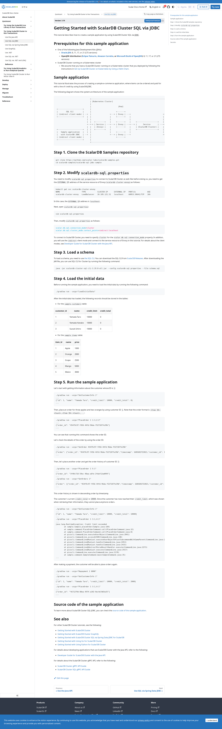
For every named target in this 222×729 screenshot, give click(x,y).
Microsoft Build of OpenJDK (129, 56)
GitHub (116, 707)
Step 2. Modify (184, 25)
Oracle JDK (66, 52)
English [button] (155, 7)
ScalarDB (40, 707)
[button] (19, 64)
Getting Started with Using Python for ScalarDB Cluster (82, 644)
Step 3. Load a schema (178, 29)
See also (173, 42)
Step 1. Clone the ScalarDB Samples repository (186, 22)
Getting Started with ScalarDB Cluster (74, 630)
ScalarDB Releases (135, 258)
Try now (215, 7)
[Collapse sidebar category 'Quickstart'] (31, 21)
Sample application (176, 19)
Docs (153, 711)
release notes (150, 1)
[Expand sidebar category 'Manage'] (31, 88)
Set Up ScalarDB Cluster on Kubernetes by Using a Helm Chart (101, 69)
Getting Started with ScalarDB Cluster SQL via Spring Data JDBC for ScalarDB (91, 637)
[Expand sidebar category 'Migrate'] (31, 93)
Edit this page (63, 678)
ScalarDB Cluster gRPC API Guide (72, 666)
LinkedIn (116, 711)
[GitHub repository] (168, 7)
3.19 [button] (23, 7)
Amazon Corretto (105, 56)
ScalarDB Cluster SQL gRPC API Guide (74, 669)
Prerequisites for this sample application (184, 15)
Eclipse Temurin (89, 56)
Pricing (154, 707)
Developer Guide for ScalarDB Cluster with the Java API (88, 243)
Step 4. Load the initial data (179, 32)
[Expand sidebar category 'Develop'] (31, 80)
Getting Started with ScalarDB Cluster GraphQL (78, 634)
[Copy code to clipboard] (162, 99)
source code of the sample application (129, 610)
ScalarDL (40, 711)
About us (79, 707)
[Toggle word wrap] (158, 99)
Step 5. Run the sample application (182, 35)
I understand (212, 720)
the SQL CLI (89, 258)
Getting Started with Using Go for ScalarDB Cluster (80, 641)
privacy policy (144, 720)
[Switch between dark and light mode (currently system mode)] (173, 7)
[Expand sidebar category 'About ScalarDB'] (31, 17)
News (77, 711)
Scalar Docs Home (136, 7)
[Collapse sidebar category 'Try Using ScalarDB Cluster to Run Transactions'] (31, 32)
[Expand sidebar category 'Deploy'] (31, 84)
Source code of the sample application (183, 39)
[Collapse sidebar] (17, 695)
